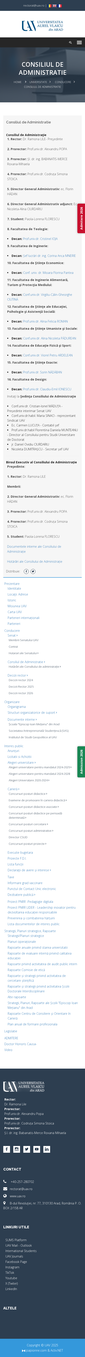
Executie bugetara (20, 852)
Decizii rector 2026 (21, 693)
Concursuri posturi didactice (27, 794)
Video (8, 1050)
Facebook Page (16, 1262)
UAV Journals (14, 1256)
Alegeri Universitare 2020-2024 (28, 780)
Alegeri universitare (21, 762)
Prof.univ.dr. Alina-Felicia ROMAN (45, 321)
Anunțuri (13, 751)
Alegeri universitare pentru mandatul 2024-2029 (40, 767)
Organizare (12, 702)
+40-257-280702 (22, 1182)
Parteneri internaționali (23, 618)
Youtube (11, 1278)
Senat (12, 635)
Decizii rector (17, 675)
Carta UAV (15, 612)
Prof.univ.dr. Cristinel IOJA (40, 239)
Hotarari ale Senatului (23, 653)
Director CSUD (18, 837)
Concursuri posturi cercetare (28, 824)
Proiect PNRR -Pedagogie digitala (30, 902)
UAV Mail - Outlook (18, 1245)
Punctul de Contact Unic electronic (32, 889)
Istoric (12, 600)
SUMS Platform (16, 1240)
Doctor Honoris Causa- (20, 1044)
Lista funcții (15, 864)
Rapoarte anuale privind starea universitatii (38, 947)
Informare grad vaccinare (25, 883)
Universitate (38, 82)
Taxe (11, 877)
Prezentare (12, 584)
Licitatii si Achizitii (19, 757)
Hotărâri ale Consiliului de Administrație (34, 561)
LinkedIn (11, 1289)
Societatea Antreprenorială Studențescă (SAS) (38, 731)
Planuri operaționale (22, 942)
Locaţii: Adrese (18, 594)
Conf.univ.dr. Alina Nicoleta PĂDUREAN (49, 338)
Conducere (63, 82)
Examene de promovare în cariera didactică (37, 800)
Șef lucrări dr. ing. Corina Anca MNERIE (49, 256)
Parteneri (14, 624)
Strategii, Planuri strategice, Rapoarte (30, 931)
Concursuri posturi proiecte (27, 844)
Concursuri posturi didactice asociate (33, 807)
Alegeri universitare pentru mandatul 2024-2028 (39, 774)
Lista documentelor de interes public (34, 924)
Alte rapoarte (17, 997)
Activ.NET (57, 1350)
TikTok (9, 1273)
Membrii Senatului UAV (24, 640)
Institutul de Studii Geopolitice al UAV (33, 737)
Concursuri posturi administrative (30, 831)
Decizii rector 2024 (21, 680)
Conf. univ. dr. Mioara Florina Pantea (48, 273)
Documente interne (22, 719)
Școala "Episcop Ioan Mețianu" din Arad (34, 724)
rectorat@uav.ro (21, 1189)
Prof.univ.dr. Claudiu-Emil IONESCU (47, 389)
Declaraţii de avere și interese (29, 870)
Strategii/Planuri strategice (26, 936)
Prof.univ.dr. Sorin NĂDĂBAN (42, 372)
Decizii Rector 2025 (21, 686)
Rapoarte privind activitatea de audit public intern (42, 964)
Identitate (14, 588)
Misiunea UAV (17, 606)
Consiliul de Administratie (26, 662)
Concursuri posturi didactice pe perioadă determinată (35, 815)
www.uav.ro (18, 1196)
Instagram (12, 1267)
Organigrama (17, 707)
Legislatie (10, 1031)
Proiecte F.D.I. (17, 858)
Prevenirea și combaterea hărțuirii (31, 918)
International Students (21, 1251)
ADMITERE (11, 1038)
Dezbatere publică (21, 895)
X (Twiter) (11, 1283)
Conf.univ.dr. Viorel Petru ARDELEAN (48, 355)
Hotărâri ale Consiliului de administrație (34, 667)
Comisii (13, 647)
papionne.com (36, 1350)
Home (18, 82)
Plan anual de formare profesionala (32, 1024)
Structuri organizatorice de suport (32, 712)
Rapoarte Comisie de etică (26, 970)
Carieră (13, 789)
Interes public (13, 746)
